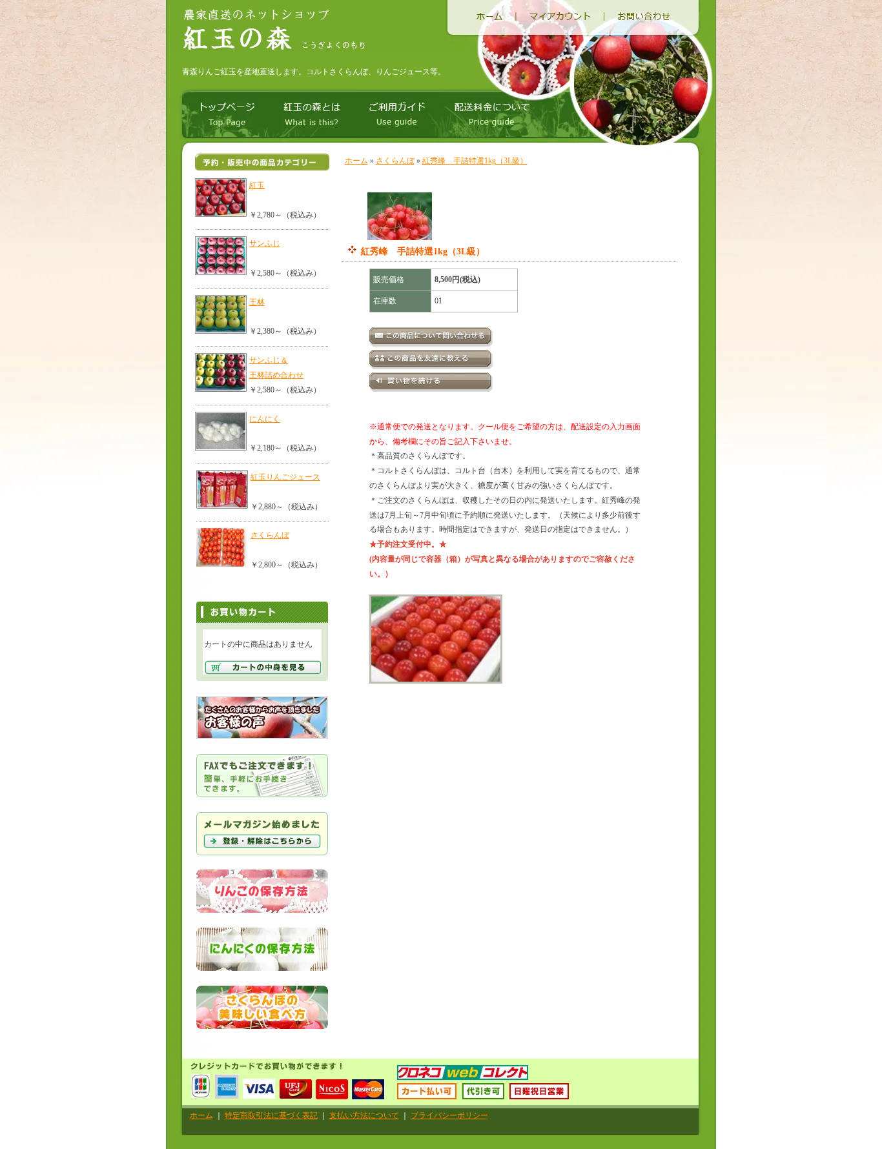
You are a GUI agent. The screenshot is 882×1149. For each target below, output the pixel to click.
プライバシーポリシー (449, 1115)
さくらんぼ (270, 535)
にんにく (264, 418)
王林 (257, 302)
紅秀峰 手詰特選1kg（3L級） (475, 160)
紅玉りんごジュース (285, 477)
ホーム (356, 160)
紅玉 (257, 185)
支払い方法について (364, 1115)
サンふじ (264, 243)
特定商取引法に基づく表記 (271, 1115)
